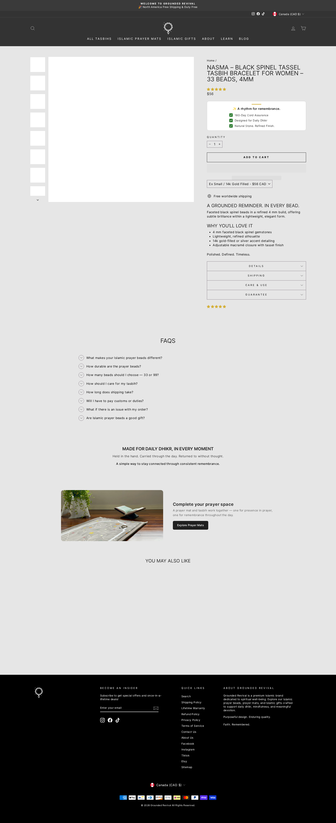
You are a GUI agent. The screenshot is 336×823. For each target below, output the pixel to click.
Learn (227, 39)
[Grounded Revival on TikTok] (117, 720)
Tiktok (185, 755)
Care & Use (256, 285)
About (208, 39)
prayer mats (251, 702)
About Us (187, 737)
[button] (217, 89)
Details (256, 266)
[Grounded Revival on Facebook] (110, 720)
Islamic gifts (274, 702)
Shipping (256, 275)
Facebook (187, 743)
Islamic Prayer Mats (140, 39)
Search (186, 696)
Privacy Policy (190, 720)
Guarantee (256, 294)
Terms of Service (192, 725)
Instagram (188, 749)
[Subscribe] (155, 708)
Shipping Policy (191, 702)
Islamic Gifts (181, 39)
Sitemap (186, 767)
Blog (244, 39)
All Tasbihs (99, 39)
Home (211, 60)
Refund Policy (190, 714)
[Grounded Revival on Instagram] (102, 720)
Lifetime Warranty (193, 708)
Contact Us (188, 731)
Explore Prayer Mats (190, 525)
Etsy (184, 761)
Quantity (216, 137)
